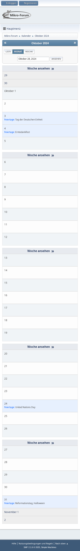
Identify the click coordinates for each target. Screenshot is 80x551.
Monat (18, 51)
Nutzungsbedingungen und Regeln (36, 543)
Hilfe (14, 543)
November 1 (11, 512)
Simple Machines (48, 547)
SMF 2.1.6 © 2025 (32, 547)
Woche (29, 51)
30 (5, 83)
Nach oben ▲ (61, 543)
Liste (8, 51)
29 (5, 75)
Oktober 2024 (40, 43)
